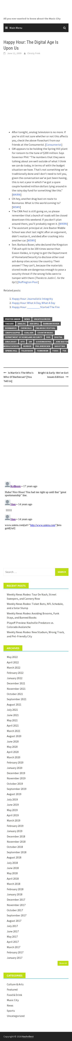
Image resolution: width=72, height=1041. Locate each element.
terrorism (42, 350)
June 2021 (13, 715)
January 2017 (14, 957)
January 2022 (14, 678)
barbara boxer (51, 323)
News (27, 319)
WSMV (16, 207)
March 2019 (13, 820)
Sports (11, 1010)
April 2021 (13, 725)
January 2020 (14, 768)
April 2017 (13, 941)
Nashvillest (28, 1036)
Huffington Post (28, 282)
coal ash (28, 332)
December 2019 (16, 773)
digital (58, 337)
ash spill (34, 323)
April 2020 (13, 752)
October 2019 (15, 783)
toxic (55, 350)
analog (22, 323)
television (27, 350)
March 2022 (13, 667)
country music (45, 332)
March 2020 (13, 757)
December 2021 (16, 683)
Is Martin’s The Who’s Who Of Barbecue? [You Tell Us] (18, 377)
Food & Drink (14, 995)
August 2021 (14, 704)
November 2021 (16, 688)
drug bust (11, 341)
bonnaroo (11, 328)
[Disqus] (36, 433)
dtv (23, 341)
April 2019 (13, 815)
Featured (12, 989)
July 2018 (12, 862)
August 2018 (14, 857)
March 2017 (13, 947)
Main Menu (15, 28)
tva (64, 350)
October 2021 (15, 694)
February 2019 (15, 826)
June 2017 (13, 931)
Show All (63, 963)
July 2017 (12, 926)
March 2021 (13, 731)
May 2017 (12, 936)
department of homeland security (23, 337)
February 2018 (15, 889)
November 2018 (16, 841)
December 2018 (16, 836)
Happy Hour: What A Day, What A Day (33, 303)
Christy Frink (33, 53)
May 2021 (12, 720)
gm (30, 341)
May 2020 (12, 746)
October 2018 (15, 847)
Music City (13, 1000)
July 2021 (12, 709)
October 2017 (15, 910)
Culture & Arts (15, 984)
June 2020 (13, 741)
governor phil (44, 341)
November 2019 (16, 778)
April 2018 (13, 878)
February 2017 (15, 952)
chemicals (26, 328)
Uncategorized (42, 319)
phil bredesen (42, 346)
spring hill (11, 350)
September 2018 (16, 852)
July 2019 (12, 799)
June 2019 (13, 804)
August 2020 (14, 736)
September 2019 (16, 789)
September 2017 (16, 915)
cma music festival (45, 328)
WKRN (16, 194)
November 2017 (16, 905)
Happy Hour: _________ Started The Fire (36, 307)
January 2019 (14, 831)
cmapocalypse (12, 332)
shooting (59, 346)
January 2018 (14, 894)
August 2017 (14, 920)
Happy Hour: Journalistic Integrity (32, 298)
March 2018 (13, 883)
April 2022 (13, 662)
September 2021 (16, 699)
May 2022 (12, 657)
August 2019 (14, 794)
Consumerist (53, 144)
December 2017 (16, 899)
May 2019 (12, 810)
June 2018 (13, 868)
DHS (48, 337)
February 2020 (15, 762)
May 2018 (12, 873)
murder (27, 346)
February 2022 (15, 672)
